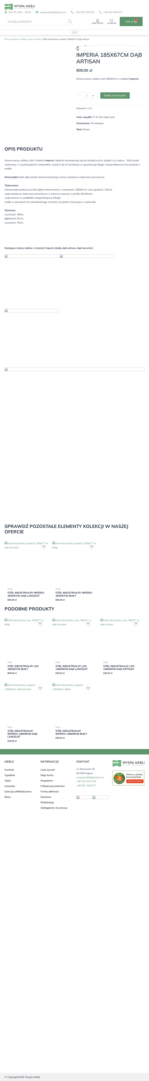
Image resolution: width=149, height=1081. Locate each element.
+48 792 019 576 (86, 781)
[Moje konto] (97, 20)
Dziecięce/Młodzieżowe (18, 791)
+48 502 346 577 (86, 785)
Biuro (8, 797)
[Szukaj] (69, 21)
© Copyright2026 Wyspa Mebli (22, 1076)
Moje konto (97, 23)
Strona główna (12, 39)
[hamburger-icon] (75, 32)
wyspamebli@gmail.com (90, 777)
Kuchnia (9, 769)
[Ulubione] (111, 20)
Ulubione (111, 23)
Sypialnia (10, 775)
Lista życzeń (48, 769)
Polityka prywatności (53, 786)
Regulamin (47, 780)
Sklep (23, 39)
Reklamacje (47, 802)
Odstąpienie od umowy (54, 807)
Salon (31, 39)
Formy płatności (50, 791)
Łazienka (10, 786)
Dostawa (46, 797)
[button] (77, 48)
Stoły (38, 39)
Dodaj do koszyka (115, 95)
